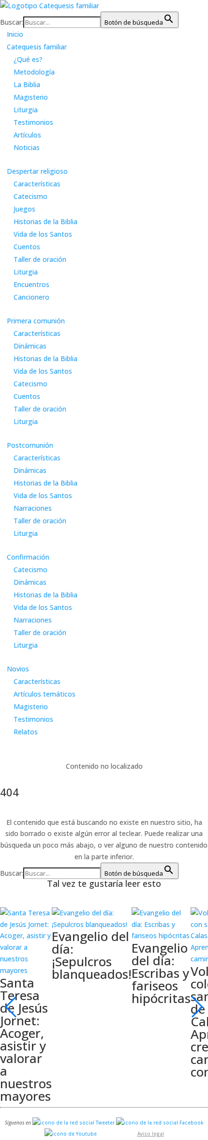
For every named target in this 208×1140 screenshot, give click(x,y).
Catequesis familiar (37, 46)
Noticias (27, 147)
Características (37, 183)
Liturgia (26, 109)
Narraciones (33, 508)
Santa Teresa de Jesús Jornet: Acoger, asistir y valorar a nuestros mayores (26, 1039)
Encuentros (31, 284)
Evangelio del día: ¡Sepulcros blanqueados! (92, 955)
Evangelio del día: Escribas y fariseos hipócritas (161, 973)
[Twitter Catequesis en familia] (73, 1122)
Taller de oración (40, 259)
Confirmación (28, 557)
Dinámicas (30, 345)
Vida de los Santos (43, 234)
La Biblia (27, 84)
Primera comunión (36, 320)
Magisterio (31, 97)
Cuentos (27, 246)
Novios (18, 668)
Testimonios (33, 122)
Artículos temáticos (44, 694)
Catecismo (30, 196)
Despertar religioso (37, 171)
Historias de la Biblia (45, 221)
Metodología (34, 71)
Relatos (26, 731)
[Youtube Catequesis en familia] (71, 1133)
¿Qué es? (28, 59)
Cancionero (31, 297)
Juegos (24, 208)
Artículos (27, 134)
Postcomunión (30, 445)
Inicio (15, 34)
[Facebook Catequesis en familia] (160, 1122)
